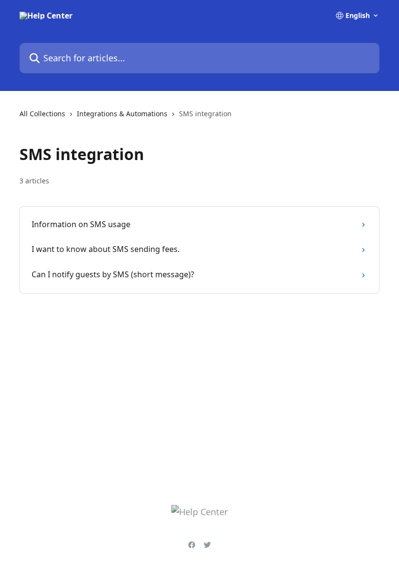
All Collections (42, 113)
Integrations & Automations (122, 113)
